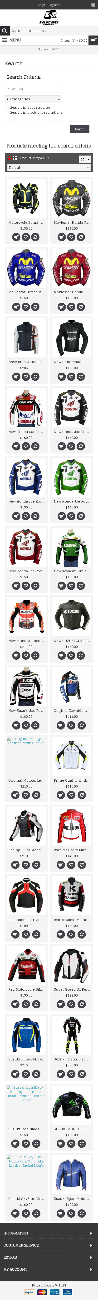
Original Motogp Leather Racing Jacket (27, 780)
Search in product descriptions (36, 112)
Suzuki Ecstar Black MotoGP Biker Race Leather (72, 1059)
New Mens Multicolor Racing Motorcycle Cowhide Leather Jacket (27, 641)
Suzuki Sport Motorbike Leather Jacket (72, 1199)
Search (54, 49)
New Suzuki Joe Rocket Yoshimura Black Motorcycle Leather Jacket (27, 710)
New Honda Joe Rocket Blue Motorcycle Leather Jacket (27, 501)
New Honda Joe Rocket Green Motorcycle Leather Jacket (72, 501)
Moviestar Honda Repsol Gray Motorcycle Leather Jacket (72, 222)
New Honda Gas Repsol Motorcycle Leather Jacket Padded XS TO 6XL (27, 432)
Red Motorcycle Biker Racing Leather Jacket (27, 989)
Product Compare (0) (34, 158)
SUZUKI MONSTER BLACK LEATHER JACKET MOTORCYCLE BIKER (72, 1129)
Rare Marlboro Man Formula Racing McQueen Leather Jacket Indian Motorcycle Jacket (72, 850)
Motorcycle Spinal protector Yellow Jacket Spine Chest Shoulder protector (27, 222)
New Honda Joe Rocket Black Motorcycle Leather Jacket (72, 432)
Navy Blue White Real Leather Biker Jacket (27, 362)
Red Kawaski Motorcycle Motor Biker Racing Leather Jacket (72, 920)
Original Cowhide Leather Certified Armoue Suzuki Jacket (72, 710)
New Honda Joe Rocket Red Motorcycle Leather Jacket (27, 571)
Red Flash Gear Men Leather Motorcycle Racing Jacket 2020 (27, 920)
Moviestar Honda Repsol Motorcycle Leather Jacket (27, 292)
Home (42, 50)
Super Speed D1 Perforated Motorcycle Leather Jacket (72, 989)
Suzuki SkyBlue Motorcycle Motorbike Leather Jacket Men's (27, 1199)
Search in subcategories (30, 107)
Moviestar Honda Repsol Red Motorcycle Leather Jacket (72, 292)
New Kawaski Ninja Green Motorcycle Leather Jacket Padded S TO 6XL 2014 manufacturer (72, 571)
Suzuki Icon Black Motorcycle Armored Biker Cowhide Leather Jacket (27, 1129)
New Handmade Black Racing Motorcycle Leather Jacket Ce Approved (72, 362)
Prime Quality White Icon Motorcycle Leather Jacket (72, 780)
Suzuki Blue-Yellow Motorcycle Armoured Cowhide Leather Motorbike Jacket (27, 1059)
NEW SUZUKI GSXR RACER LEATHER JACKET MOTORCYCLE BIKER (72, 641)
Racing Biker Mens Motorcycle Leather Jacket (27, 850)
